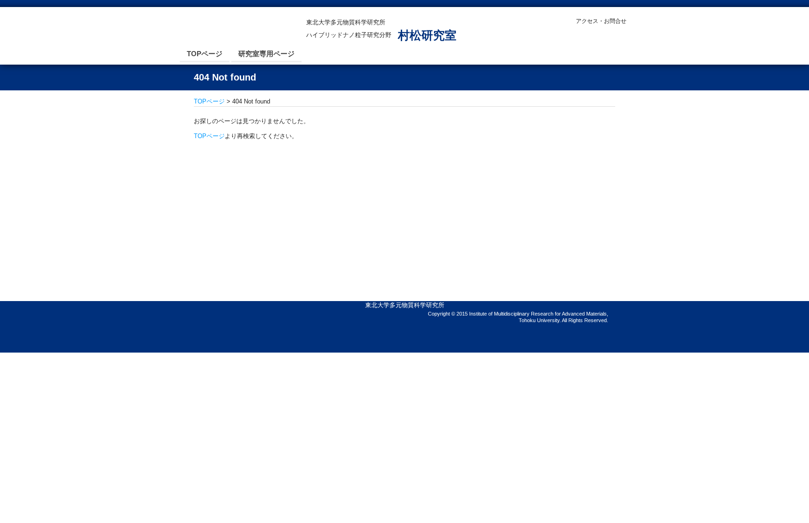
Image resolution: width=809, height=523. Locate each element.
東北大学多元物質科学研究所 (404, 305)
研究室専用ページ (266, 54)
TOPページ (204, 54)
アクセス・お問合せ (601, 21)
